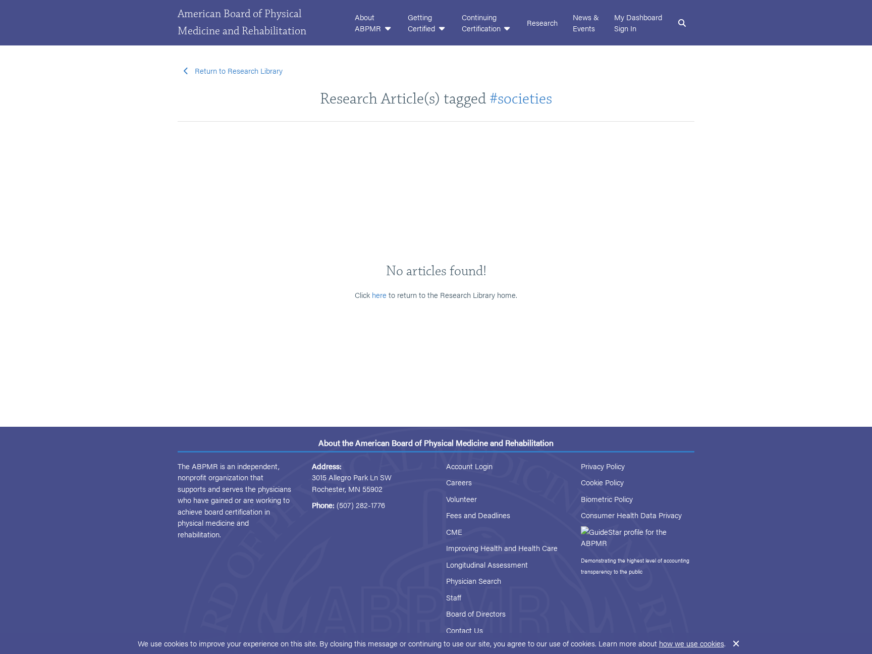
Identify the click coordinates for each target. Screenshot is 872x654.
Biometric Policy (607, 498)
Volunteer (461, 498)
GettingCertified (422, 23)
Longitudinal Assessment (487, 564)
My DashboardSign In (638, 23)
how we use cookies (691, 643)
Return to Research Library (239, 70)
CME (454, 531)
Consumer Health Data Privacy (631, 515)
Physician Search (473, 580)
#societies (520, 99)
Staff (453, 597)
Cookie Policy (602, 482)
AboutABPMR (369, 23)
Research (542, 22)
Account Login (469, 466)
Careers (459, 482)
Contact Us (464, 630)
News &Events (586, 23)
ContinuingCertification (482, 23)
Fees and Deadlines (478, 515)
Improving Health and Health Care (502, 547)
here (379, 294)
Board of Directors (476, 613)
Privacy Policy (603, 466)
